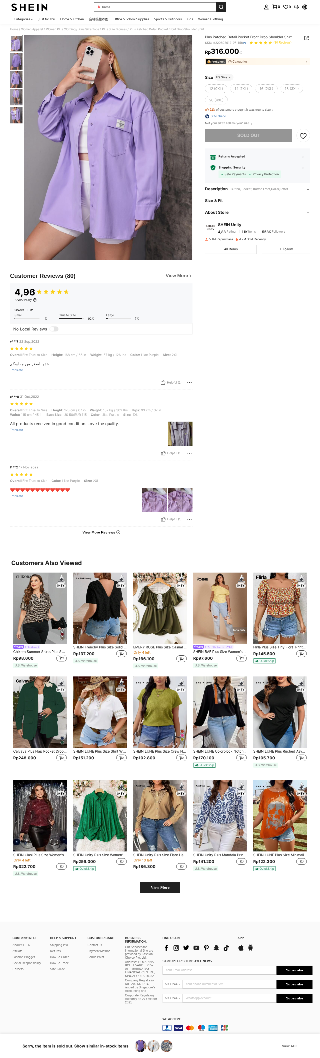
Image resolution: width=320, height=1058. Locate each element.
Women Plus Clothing (61, 29)
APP (241, 938)
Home (14, 29)
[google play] (250, 950)
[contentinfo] (237, 1028)
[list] (197, 948)
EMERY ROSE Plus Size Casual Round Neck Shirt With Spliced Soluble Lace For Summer (160, 647)
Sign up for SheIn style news (187, 961)
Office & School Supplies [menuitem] (131, 19)
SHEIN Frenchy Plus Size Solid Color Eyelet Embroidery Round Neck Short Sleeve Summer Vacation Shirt (100, 647)
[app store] (241, 950)
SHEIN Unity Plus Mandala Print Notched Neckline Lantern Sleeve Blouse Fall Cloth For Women (220, 855)
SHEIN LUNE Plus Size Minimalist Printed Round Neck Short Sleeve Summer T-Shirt (280, 855)
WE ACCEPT (171, 1019)
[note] (25, 665)
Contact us (95, 945)
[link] (276, 7)
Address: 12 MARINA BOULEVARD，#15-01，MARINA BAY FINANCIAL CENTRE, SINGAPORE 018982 (140, 969)
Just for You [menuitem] (46, 19)
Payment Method (99, 951)
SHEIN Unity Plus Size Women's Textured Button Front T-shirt (100, 855)
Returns (55, 951)
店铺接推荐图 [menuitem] (98, 19)
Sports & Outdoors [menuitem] (168, 19)
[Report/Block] (189, 383)
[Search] (221, 7)
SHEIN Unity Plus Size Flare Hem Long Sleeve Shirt (160, 855)
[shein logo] (29, 7)
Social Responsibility (26, 963)
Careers (18, 969)
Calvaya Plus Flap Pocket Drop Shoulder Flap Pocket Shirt (40, 751)
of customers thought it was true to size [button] (240, 110)
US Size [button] (221, 77)
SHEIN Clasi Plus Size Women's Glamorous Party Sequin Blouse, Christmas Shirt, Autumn (40, 855)
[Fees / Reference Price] (241, 52)
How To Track (59, 963)
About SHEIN (21, 945)
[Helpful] (163, 383)
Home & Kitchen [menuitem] (72, 19)
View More (160, 887)
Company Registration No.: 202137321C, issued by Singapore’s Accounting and (140, 986)
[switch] (54, 328)
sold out (248, 135)
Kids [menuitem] (190, 19)
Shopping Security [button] (232, 167)
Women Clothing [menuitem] (210, 19)
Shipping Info (59, 945)
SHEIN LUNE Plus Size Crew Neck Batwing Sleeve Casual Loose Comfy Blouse (160, 751)
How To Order (59, 957)
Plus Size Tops (88, 29)
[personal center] (266, 7)
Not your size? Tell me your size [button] (227, 123)
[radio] (216, 89)
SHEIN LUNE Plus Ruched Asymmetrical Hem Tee (280, 751)
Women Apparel (32, 29)
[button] (296, 7)
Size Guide (57, 969)
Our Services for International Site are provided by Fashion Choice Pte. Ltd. (139, 952)
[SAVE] (303, 135)
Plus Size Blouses (114, 29)
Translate (16, 370)
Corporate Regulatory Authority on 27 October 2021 (141, 999)
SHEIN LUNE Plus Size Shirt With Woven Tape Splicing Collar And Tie (100, 751)
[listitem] (40, 620)
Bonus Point (96, 957)
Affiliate (17, 951)
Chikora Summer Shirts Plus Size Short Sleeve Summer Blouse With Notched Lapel (40, 652)
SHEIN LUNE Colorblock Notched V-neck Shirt (220, 751)
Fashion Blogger (23, 957)
